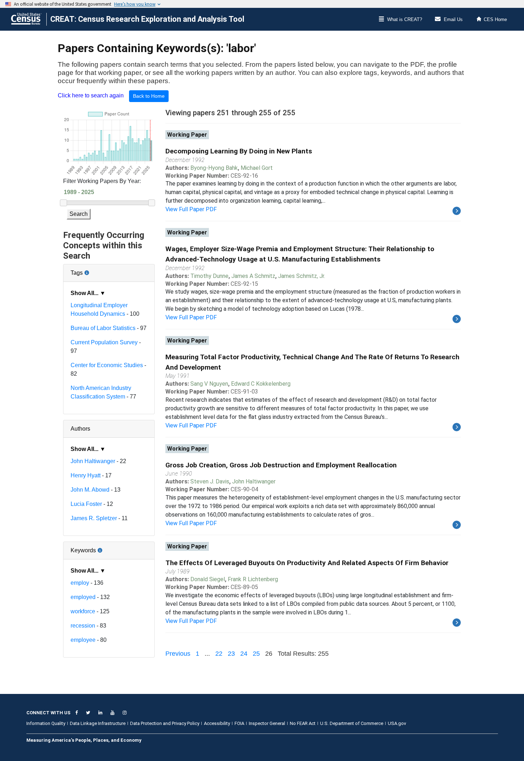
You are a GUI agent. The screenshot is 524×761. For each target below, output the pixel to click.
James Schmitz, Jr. (301, 276)
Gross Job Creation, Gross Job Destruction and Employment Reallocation (281, 465)
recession (83, 626)
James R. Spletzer (94, 518)
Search (79, 214)
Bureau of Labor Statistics (103, 328)
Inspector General (267, 723)
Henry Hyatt (86, 475)
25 (256, 653)
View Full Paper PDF (191, 209)
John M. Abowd (90, 490)
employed (83, 597)
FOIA (239, 723)
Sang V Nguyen (209, 383)
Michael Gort (257, 167)
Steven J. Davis (209, 481)
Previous (177, 653)
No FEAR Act (302, 723)
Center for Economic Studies (107, 365)
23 (231, 653)
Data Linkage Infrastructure (97, 723)
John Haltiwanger (93, 461)
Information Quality (45, 723)
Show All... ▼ (88, 293)
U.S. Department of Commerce (351, 723)
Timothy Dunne (209, 276)
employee (83, 640)
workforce (83, 611)
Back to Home (149, 96)
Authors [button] (80, 429)
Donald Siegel (207, 579)
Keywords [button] (106, 547)
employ (80, 583)
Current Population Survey (104, 342)
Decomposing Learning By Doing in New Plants (238, 151)
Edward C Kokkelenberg (261, 383)
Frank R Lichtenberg (253, 579)
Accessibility (217, 723)
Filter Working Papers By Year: (102, 181)
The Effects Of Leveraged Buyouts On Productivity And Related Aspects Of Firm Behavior (306, 563)
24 (243, 653)
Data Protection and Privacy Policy (164, 723)
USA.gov (397, 723)
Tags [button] (100, 270)
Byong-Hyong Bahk (214, 167)
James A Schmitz (253, 276)
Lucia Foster (86, 504)
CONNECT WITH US (48, 712)
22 (218, 653)
